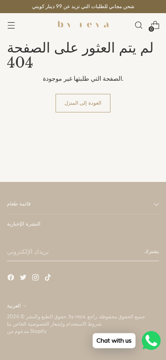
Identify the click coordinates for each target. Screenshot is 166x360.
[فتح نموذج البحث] (138, 25)
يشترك (151, 251)
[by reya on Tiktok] (48, 278)
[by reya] (83, 25)
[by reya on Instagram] (36, 278)
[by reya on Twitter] (24, 278)
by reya (77, 316)
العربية (14, 306)
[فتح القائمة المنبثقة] (11, 25)
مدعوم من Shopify (27, 331)
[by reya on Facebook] (11, 278)
